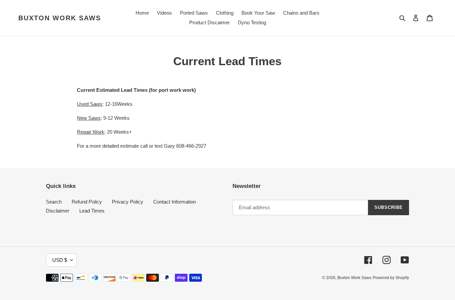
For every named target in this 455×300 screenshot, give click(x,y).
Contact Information (174, 202)
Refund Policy (87, 202)
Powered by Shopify (391, 277)
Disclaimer (57, 211)
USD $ (59, 260)
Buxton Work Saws (59, 18)
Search (54, 202)
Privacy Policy (127, 202)
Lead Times (92, 211)
